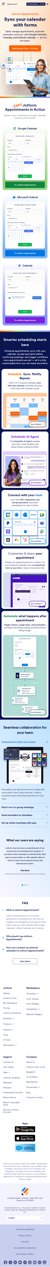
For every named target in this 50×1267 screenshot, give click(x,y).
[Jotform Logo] (3, 4)
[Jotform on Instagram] (39, 1259)
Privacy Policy (25, 1232)
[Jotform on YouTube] (35, 1259)
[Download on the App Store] (25, 1135)
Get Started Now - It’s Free (25, 48)
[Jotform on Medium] (20, 1259)
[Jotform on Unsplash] (44, 1259)
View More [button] (25, 958)
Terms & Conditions (25, 1226)
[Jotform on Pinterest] (30, 1259)
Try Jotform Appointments (25, 185)
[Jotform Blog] (25, 1259)
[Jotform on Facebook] (5, 1259)
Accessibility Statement (25, 1244)
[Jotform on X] (10, 1259)
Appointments (12, 4)
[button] (22, 882)
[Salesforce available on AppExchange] (25, 1145)
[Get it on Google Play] (25, 1126)
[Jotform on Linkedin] (15, 1259)
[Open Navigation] (47, 4)
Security (25, 1238)
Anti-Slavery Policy (25, 1251)
